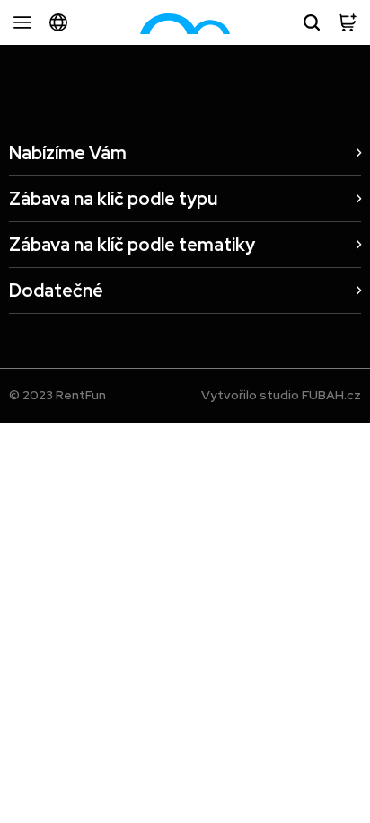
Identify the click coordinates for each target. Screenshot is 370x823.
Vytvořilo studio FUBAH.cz (281, 395)
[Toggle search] (312, 22)
